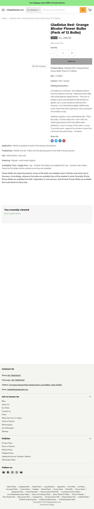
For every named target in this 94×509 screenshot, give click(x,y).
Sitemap (5, 431)
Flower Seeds (80, 489)
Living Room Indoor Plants (70, 492)
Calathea (35, 489)
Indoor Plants (11, 487)
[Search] (83, 10)
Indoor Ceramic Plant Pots (50, 492)
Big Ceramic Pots (24, 497)
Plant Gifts (69, 489)
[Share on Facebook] (52, 140)
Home (4, 18)
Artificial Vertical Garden (27, 499)
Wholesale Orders (9, 460)
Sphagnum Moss (17, 492)
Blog (3, 401)
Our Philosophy (8, 428)
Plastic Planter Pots (69, 497)
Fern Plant (71, 487)
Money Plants (58, 489)
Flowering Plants (32, 492)
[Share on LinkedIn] (60, 140)
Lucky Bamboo (49, 487)
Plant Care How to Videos (12, 418)
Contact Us (6, 411)
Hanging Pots (37, 497)
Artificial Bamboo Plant (67, 499)
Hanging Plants (24, 487)
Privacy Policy (7, 443)
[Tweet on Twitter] (56, 140)
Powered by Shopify (47, 505)
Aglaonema (61, 487)
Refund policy (7, 425)
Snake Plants (36, 487)
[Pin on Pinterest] (63, 140)
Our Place (5, 408)
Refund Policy (7, 450)
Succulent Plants (12, 489)
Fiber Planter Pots (9, 497)
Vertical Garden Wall (52, 497)
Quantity (54, 48)
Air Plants (81, 487)
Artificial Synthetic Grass (47, 499)
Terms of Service (8, 421)
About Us (5, 404)
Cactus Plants (25, 489)
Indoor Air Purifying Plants (41, 494)
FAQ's (4, 414)
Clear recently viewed (12, 214)
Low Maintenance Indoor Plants (18, 494)
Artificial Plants (83, 497)
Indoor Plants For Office (61, 494)
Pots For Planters (78, 494)
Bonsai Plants (46, 489)
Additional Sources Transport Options (16, 456)
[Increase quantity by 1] (72, 53)
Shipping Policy (8, 453)
